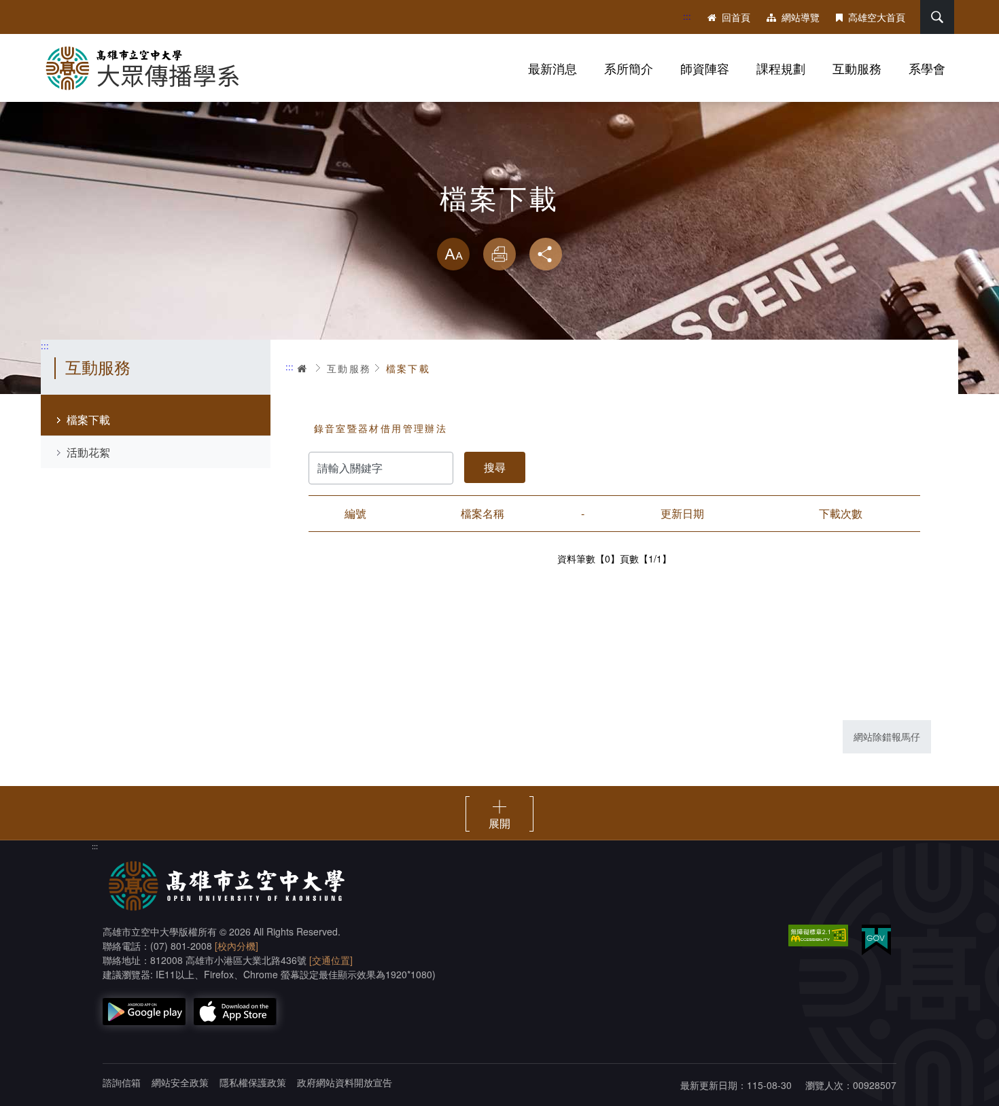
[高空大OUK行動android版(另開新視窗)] (144, 1011)
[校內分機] (236, 945)
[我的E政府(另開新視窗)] (876, 940)
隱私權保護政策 (253, 1082)
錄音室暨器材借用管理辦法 (381, 428)
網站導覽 (801, 17)
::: (687, 16)
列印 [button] (499, 254)
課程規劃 (780, 68)
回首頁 (736, 17)
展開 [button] (499, 822)
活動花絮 (88, 452)
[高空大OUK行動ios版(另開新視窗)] (235, 1011)
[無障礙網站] (818, 935)
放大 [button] (453, 254)
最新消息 (552, 68)
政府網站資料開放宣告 (344, 1082)
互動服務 (856, 68)
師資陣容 (704, 68)
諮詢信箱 (122, 1082)
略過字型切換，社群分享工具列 (499, 224)
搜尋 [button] (937, 17)
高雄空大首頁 (876, 17)
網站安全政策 (180, 1082)
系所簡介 (628, 68)
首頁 (303, 368)
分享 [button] (545, 254)
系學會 (927, 68)
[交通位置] (331, 960)
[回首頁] (149, 68)
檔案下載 (88, 419)
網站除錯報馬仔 (887, 736)
